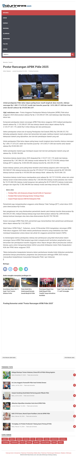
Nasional (6, 28)
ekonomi (26, 439)
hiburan (39, 439)
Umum (5, 18)
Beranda (6, 12)
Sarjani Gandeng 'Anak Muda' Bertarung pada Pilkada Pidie (30, 393)
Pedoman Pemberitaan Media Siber (30, 453)
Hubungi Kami (10, 453)
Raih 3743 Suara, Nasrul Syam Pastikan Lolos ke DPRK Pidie (31, 413)
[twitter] (10, 269)
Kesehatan (6, 38)
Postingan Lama (69, 357)
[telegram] (26, 269)
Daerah (5, 23)
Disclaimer (17, 453)
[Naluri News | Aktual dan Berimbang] (17, 6)
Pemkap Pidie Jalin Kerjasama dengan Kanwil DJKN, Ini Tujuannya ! (29, 193)
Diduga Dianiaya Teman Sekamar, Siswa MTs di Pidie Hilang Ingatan (33, 372)
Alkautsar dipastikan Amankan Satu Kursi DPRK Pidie (29, 403)
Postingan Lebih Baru (9, 357)
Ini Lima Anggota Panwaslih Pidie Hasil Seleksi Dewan (29, 382)
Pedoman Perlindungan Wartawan (50, 453)
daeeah (5, 439)
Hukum (5, 49)
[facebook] (5, 269)
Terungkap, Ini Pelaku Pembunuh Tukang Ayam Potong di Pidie (32, 424)
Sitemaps (68, 453)
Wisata (61, 442)
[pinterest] (16, 269)
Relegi (29, 442)
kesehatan (54, 439)
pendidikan (14, 442)
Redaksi (63, 453)
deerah (19, 439)
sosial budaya (45, 442)
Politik (5, 44)
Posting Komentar (33, 71)
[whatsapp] (21, 269)
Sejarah (36, 442)
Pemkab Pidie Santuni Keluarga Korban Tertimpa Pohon (26, 196)
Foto (32, 439)
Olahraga (6, 33)
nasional (63, 439)
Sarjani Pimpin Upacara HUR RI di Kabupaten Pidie (24, 199)
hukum (47, 439)
